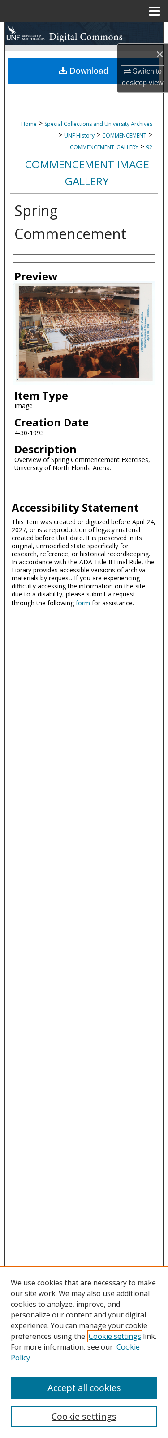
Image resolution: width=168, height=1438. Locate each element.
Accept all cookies (84, 1388)
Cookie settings (115, 1336)
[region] (84, 1352)
